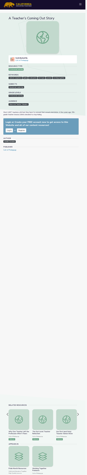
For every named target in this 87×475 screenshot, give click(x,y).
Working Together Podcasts (39, 469)
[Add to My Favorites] (27, 410)
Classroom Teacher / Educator (18, 104)
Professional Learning (16, 69)
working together (59, 78)
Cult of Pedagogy (21, 60)
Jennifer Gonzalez (9, 141)
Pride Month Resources (17, 468)
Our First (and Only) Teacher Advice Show (64, 433)
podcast (49, 78)
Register (21, 130)
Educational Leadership (16, 87)
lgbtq (25, 78)
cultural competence (15, 78)
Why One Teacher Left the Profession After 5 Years (19, 433)
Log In (9, 130)
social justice (33, 78)
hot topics (42, 78)
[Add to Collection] (27, 413)
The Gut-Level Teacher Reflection (41, 433)
